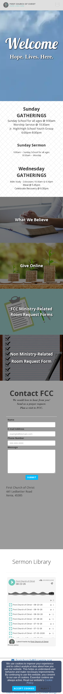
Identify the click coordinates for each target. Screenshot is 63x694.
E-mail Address (16, 428)
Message (13, 447)
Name (11, 419)
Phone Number (16, 438)
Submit (31, 477)
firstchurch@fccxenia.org (34, 660)
